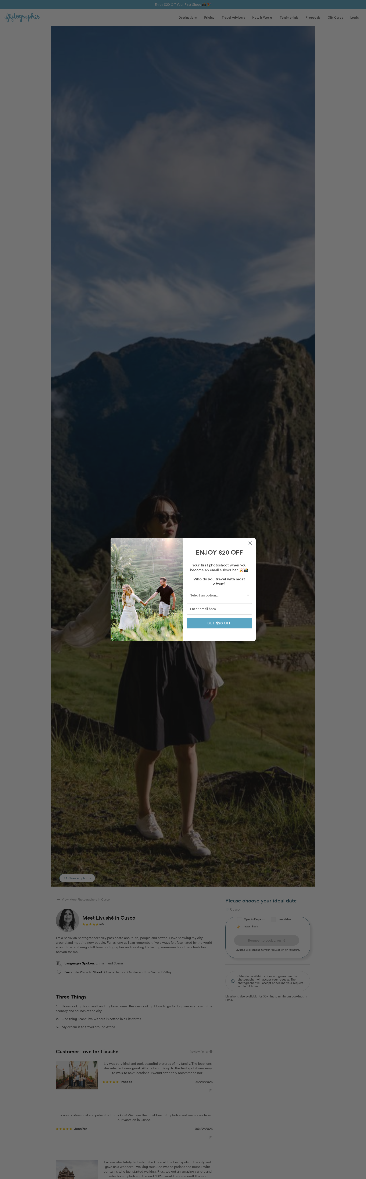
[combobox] (218, 595)
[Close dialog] (250, 543)
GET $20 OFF (219, 623)
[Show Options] (248, 595)
